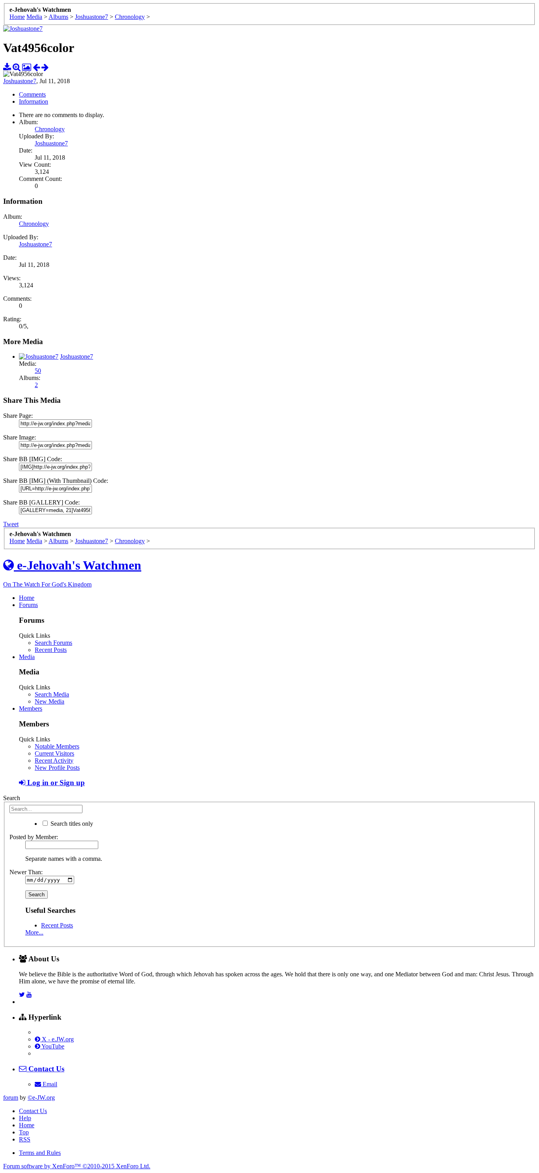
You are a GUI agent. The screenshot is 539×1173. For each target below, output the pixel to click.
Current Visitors (54, 753)
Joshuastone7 (19, 81)
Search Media (52, 694)
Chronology (50, 129)
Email (49, 1084)
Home (26, 597)
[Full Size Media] (17, 66)
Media (27, 657)
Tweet (11, 524)
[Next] (45, 66)
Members (30, 708)
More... (34, 932)
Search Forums (53, 642)
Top (24, 1132)
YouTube (52, 1046)
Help (25, 1118)
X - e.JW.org (57, 1039)
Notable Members (57, 746)
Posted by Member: (33, 837)
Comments (32, 94)
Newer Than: (26, 872)
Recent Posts (51, 649)
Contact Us (33, 1111)
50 (38, 370)
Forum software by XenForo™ (76, 1166)
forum (10, 1097)
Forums (28, 604)
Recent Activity (54, 760)
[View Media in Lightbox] (26, 66)
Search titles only (71, 823)
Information (33, 101)
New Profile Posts (57, 767)
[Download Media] (7, 66)
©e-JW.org (41, 1097)
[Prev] (36, 66)
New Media (49, 701)
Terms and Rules (40, 1152)
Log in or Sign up (55, 782)
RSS (24, 1139)
